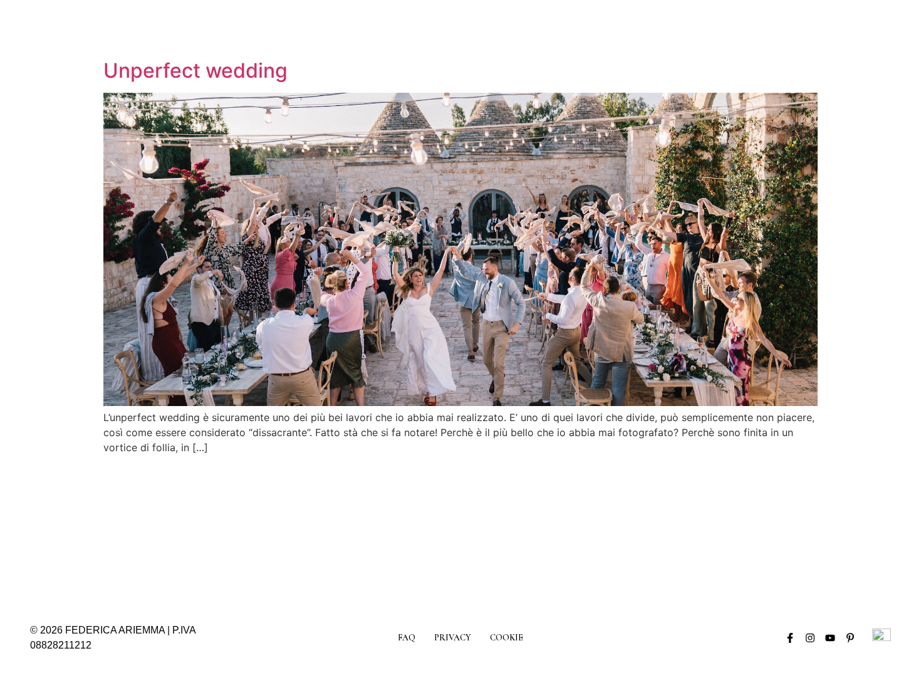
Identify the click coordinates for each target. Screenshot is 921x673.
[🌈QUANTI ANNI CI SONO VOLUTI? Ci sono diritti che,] (515, 530)
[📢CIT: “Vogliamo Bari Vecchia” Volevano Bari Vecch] (189, 530)
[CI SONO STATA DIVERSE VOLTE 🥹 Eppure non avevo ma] (406, 530)
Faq (406, 637)
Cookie (506, 637)
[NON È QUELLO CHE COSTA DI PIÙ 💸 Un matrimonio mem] (731, 530)
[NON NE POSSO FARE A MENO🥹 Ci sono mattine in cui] (298, 530)
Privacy (452, 637)
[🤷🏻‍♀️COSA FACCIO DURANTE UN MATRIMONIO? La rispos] (840, 530)
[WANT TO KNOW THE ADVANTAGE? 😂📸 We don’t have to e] (81, 530)
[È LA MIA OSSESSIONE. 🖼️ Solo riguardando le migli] (623, 530)
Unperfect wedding (195, 70)
